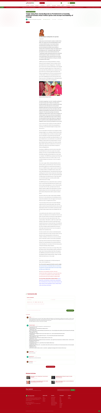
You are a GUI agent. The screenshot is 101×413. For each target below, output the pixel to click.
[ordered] (38, 302)
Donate (69, 397)
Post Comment (70, 310)
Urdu (60, 397)
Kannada (61, 404)
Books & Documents (54, 403)
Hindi (60, 398)
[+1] (36, 302)
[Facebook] (26, 406)
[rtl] (33, 302)
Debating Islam (53, 404)
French (61, 407)
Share (28, 22)
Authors (44, 399)
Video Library (53, 398)
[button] (31, 302)
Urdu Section (53, 399)
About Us (44, 398)
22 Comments (61, 19)
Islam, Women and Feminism (32, 9)
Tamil (60, 402)
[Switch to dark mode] (68, 3)
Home (27, 9)
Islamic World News (54, 402)
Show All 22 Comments (50, 366)
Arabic (60, 399)
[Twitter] (28, 406)
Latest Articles (53, 397)
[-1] (35, 302)
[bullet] (39, 302)
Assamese (61, 403)
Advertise (69, 398)
